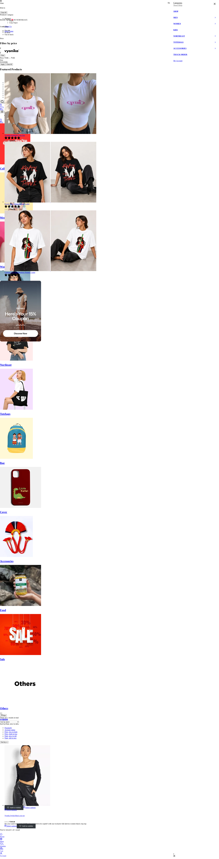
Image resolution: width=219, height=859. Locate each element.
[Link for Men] (16, 213)
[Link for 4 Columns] (7, 720)
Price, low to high (11, 732)
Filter (4, 715)
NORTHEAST (9, 91)
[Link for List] (1, 720)
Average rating (10, 730)
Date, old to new (11, 738)
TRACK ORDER (10, 97)
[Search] (2, 102)
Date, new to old (11, 736)
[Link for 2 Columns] (3, 720)
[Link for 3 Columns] (5, 720)
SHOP (7, 83)
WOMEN (8, 87)
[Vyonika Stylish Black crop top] (27, 805)
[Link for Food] (20, 605)
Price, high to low (11, 734)
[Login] (1, 105)
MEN (6, 85)
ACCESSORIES (10, 95)
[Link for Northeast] (16, 360)
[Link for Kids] (15, 311)
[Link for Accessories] (16, 556)
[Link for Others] (25, 703)
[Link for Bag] (16, 458)
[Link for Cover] (20, 507)
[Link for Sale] (20, 654)
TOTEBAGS (9, 93)
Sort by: (3, 742)
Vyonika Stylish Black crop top (15, 816)
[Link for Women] (16, 262)
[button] (109, 107)
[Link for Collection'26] (15, 164)
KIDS (6, 89)
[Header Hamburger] (2, 112)
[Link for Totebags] (16, 409)
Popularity (8, 728)
